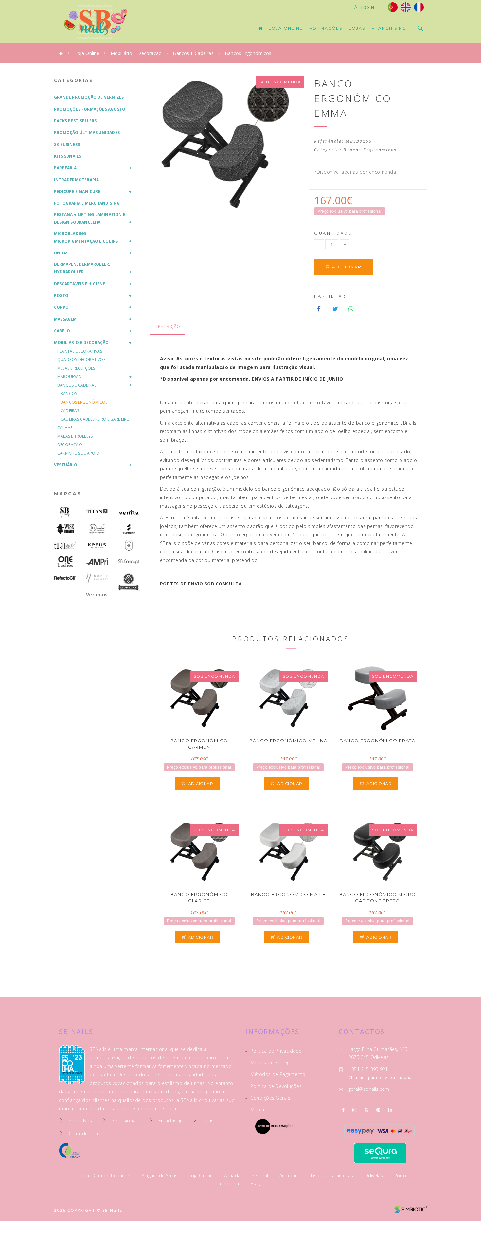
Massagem (65, 319)
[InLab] (97, 528)
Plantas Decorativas (79, 351)
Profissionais (125, 1120)
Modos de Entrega (268, 1062)
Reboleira (229, 1183)
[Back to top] (462, 1234)
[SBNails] (65, 512)
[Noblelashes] (97, 578)
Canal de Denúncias (90, 1133)
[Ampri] (97, 561)
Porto (400, 1175)
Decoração (69, 444)
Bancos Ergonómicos (248, 53)
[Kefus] (97, 545)
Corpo (61, 307)
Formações (326, 28)
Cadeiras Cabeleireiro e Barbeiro (95, 419)
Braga (256, 1183)
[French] (419, 6)
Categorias (73, 80)
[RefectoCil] (65, 578)
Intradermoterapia (76, 180)
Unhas (61, 253)
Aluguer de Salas (160, 1175)
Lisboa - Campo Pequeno (103, 1175)
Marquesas (69, 376)
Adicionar (346, 266)
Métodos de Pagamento (275, 1074)
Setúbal (261, 1175)
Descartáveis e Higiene (79, 284)
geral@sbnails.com (368, 1089)
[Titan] (97, 511)
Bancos (69, 393)
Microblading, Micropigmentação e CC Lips (86, 237)
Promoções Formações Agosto (89, 109)
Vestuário (65, 465)
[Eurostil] (65, 545)
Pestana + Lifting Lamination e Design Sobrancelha (89, 218)
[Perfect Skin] (129, 545)
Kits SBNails (67, 156)
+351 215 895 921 (368, 1069)
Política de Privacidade (273, 1051)
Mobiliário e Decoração (136, 53)
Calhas (64, 427)
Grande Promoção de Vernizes (89, 97)
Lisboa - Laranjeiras (333, 1175)
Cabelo (62, 331)
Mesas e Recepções (76, 368)
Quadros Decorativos (81, 359)
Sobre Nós (80, 1120)
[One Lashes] (65, 561)
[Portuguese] (392, 6)
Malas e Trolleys (75, 436)
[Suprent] (129, 528)
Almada (233, 1175)
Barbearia (65, 168)
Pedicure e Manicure (77, 191)
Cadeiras (70, 410)
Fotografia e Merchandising (87, 203)
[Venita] (129, 512)
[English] (405, 6)
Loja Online (286, 28)
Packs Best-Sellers (75, 121)
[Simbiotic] (410, 1207)
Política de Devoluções (273, 1086)
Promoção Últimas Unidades (87, 132)
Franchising (389, 28)
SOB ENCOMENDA (280, 81)
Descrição (168, 326)
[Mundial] (129, 582)
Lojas (357, 28)
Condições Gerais (267, 1098)
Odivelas (374, 1175)
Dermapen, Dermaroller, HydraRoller (82, 268)
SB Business (67, 144)
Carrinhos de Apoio (78, 453)
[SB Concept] (129, 561)
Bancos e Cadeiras (193, 53)
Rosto (61, 295)
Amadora (290, 1175)
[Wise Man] (65, 528)
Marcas (67, 494)
